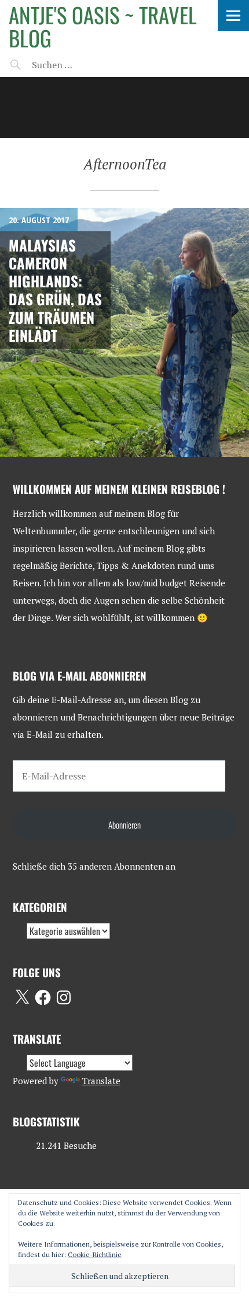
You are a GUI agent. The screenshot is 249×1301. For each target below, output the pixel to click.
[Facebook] (43, 997)
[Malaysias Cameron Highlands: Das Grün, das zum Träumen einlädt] (124, 332)
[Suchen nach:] (80, 65)
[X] (22, 997)
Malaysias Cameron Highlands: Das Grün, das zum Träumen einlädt (55, 290)
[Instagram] (63, 997)
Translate (101, 1080)
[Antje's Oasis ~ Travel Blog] (124, 107)
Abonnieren (124, 824)
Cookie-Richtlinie (95, 1254)
